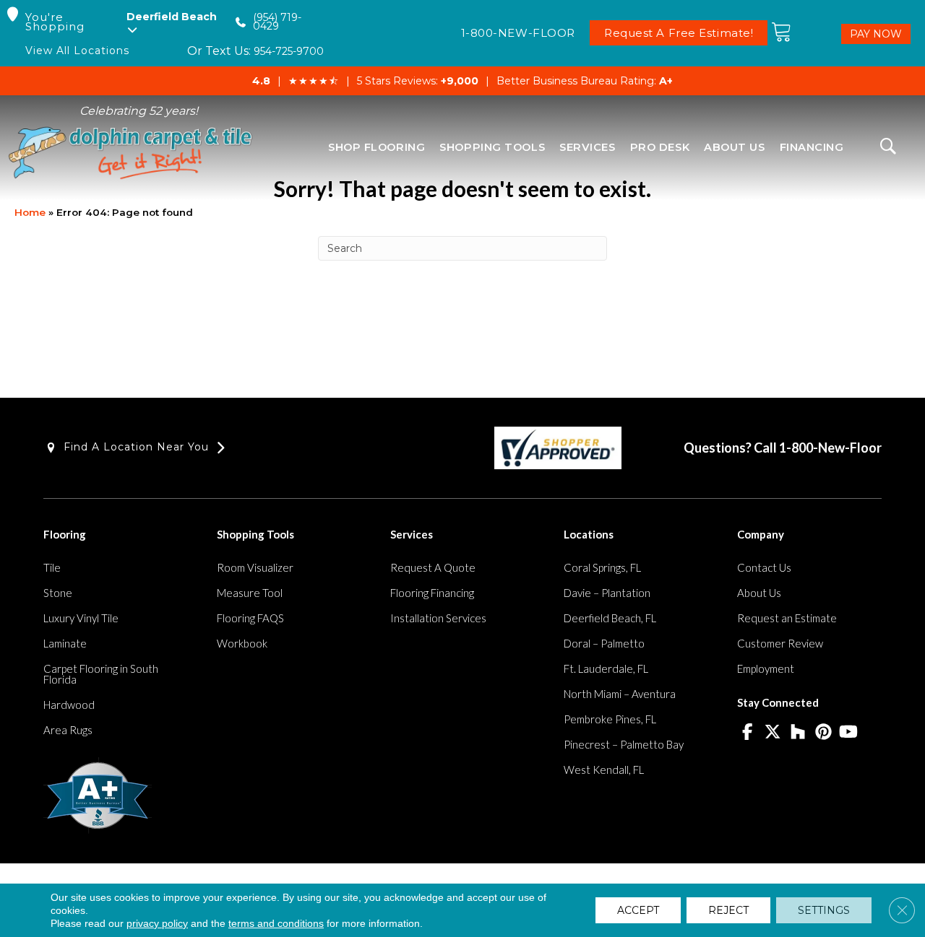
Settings (824, 910)
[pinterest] (823, 732)
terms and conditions (276, 923)
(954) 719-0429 (277, 22)
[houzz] (798, 732)
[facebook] (747, 732)
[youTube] (848, 732)
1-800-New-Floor (830, 448)
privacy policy (157, 923)
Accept (638, 910)
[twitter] (772, 732)
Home (30, 212)
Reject (728, 910)
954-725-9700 (289, 51)
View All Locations (77, 51)
